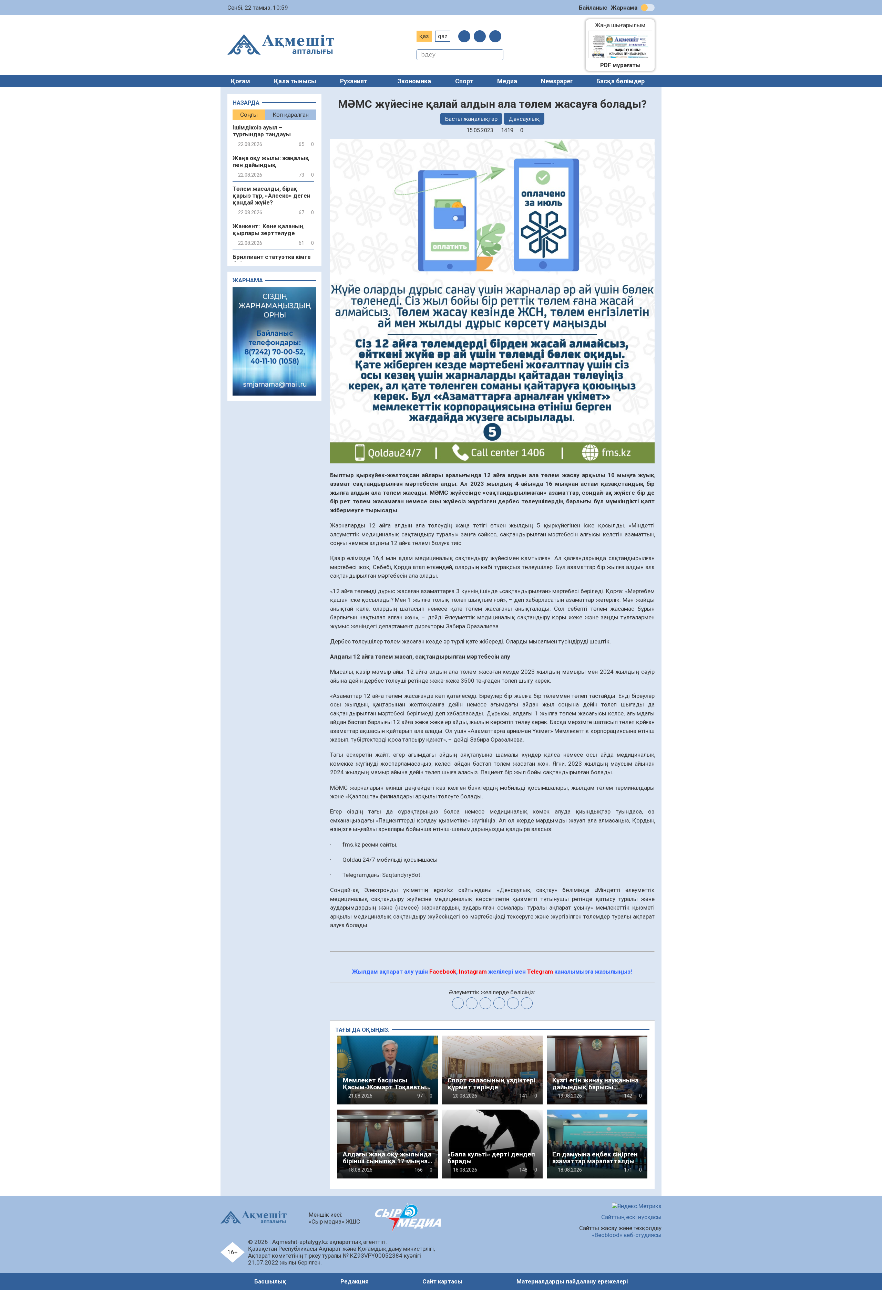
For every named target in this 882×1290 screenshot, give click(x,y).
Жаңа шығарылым (623, 25)
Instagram (473, 971)
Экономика (414, 81)
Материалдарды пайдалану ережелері (572, 1281)
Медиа (507, 81)
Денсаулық (524, 118)
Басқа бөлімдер (620, 81)
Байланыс (593, 7)
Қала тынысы (295, 81)
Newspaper (557, 81)
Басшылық (270, 1281)
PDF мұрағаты (620, 65)
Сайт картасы (442, 1281)
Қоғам (240, 81)
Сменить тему (648, 7)
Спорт (464, 81)
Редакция (354, 1281)
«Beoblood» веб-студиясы (627, 1234)
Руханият (353, 81)
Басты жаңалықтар (471, 118)
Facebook (442, 971)
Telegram (540, 971)
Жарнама (624, 7)
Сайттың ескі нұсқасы (631, 1217)
